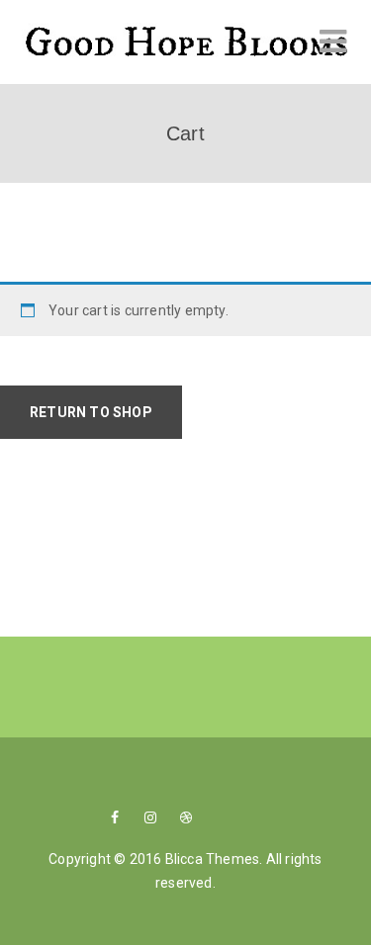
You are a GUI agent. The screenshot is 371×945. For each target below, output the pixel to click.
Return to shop (91, 412)
